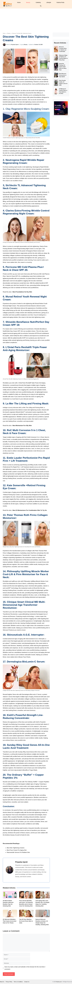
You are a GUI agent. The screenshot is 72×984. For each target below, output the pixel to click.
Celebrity (38, 2)
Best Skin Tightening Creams (15, 848)
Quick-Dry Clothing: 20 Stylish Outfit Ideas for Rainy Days (62, 66)
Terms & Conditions (18, 981)
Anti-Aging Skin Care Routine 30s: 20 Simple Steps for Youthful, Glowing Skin (42, 903)
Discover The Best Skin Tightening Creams (21, 33)
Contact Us (26, 981)
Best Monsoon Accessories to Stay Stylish (62, 75)
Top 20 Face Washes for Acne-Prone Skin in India (26, 921)
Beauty (28, 2)
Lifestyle (48, 2)
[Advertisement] (36, 19)
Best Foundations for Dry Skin (22, 292)
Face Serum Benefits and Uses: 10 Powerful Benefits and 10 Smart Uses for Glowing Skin (26, 903)
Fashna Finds (60, 2)
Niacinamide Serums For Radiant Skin (18, 852)
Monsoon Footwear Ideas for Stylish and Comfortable (63, 49)
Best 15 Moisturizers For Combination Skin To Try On (30, 510)
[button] (40, 6)
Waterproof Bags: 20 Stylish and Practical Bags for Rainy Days (63, 57)
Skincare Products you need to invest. (14, 630)
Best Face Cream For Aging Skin (17, 850)
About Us (2, 981)
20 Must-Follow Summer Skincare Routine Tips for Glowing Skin (8, 903)
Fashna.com (59, 981)
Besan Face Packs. (25, 657)
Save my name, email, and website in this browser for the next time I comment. (24, 968)
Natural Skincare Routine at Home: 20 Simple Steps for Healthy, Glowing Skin (42, 922)
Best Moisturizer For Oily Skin (22, 425)
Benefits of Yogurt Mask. (30, 770)
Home (19, 2)
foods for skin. (25, 835)
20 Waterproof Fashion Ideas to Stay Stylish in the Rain (63, 91)
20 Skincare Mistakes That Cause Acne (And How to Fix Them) (9, 921)
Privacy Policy (9, 981)
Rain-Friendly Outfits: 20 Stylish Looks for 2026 (63, 83)
